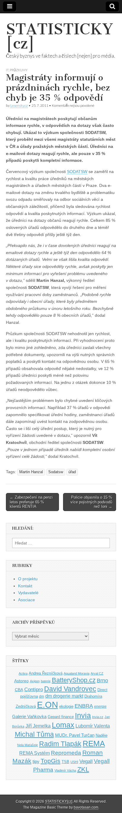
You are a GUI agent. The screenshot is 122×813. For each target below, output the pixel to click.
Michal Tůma (34, 734)
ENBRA (84, 706)
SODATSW (77, 171)
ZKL (83, 769)
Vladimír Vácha (65, 770)
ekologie (66, 706)
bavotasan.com (86, 807)
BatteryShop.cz (74, 680)
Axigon (35, 681)
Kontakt (25, 586)
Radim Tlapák (60, 744)
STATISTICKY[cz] (59, 36)
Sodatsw (55, 472)
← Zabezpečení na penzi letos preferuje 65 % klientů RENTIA (31, 502)
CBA (19, 690)
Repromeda (66, 753)
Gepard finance (61, 717)
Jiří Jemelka (38, 725)
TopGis (50, 760)
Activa (23, 673)
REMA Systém (34, 753)
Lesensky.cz (19, 105)
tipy (36, 761)
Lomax (63, 725)
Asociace (26, 599)
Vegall (86, 761)
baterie (46, 681)
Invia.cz (97, 717)
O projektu (28, 578)
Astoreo (21, 681)
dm (41, 696)
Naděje (101, 735)
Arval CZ (97, 673)
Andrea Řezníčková (45, 673)
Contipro (33, 689)
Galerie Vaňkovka (29, 716)
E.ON (47, 704)
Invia (83, 715)
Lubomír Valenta (93, 725)
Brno (102, 680)
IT (7, 70)
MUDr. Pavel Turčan (74, 735)
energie (100, 706)
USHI (74, 762)
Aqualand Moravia (76, 673)
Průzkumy (19, 70)
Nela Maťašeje (27, 745)
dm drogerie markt (64, 696)
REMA (94, 743)
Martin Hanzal (31, 472)
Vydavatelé (28, 592)
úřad (72, 472)
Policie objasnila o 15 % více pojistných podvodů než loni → (91, 502)
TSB (65, 761)
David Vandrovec (70, 689)
